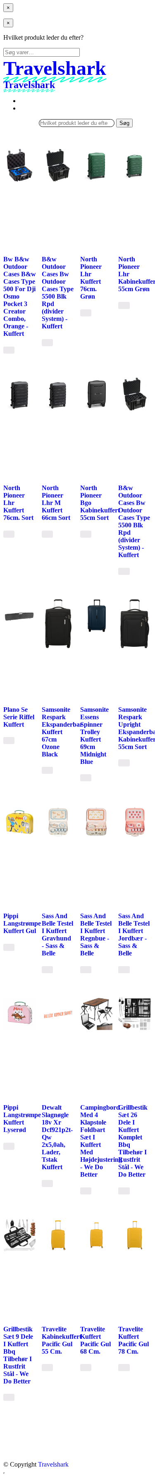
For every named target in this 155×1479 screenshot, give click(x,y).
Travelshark (53, 1464)
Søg (124, 123)
